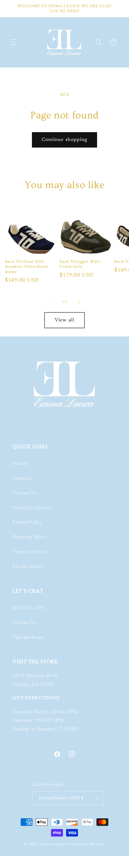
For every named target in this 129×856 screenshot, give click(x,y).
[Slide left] (50, 302)
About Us (23, 478)
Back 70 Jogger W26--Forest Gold (80, 264)
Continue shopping (64, 139)
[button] (13, 42)
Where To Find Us (32, 508)
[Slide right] (78, 302)
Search (20, 463)
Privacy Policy (28, 566)
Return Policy (27, 522)
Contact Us (25, 493)
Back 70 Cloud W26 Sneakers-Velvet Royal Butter (26, 266)
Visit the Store (28, 637)
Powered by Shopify (85, 844)
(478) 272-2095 (29, 608)
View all (64, 320)
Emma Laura (52, 844)
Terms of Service (31, 552)
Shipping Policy (30, 537)
